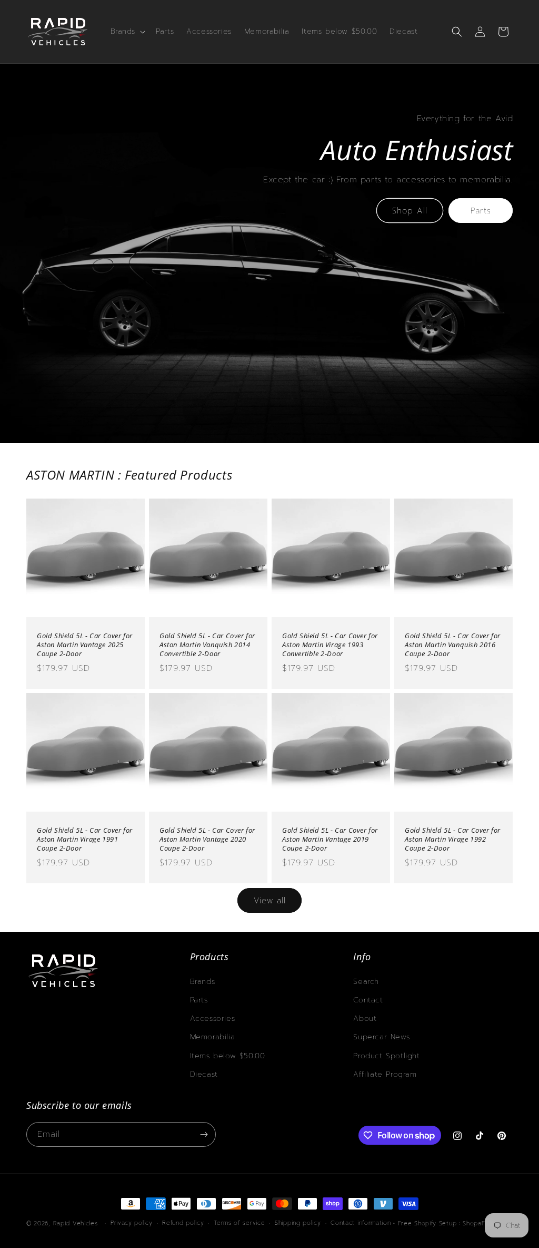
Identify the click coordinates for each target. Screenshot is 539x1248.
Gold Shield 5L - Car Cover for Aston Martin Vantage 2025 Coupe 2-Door (85, 644)
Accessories (212, 1018)
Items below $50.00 (227, 1055)
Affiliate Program (384, 1074)
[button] (127, 32)
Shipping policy (298, 1222)
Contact (368, 1000)
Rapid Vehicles (75, 1223)
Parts (481, 211)
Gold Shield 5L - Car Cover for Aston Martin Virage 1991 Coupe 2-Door (85, 839)
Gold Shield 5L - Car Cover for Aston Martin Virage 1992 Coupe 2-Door (453, 839)
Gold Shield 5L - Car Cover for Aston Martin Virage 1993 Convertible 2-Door (330, 644)
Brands (202, 981)
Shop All (409, 211)
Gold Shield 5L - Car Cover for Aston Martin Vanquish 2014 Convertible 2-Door (207, 644)
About (364, 1018)
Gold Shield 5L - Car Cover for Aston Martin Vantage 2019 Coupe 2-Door (330, 839)
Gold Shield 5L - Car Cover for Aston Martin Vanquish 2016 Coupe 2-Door (453, 644)
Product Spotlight (386, 1055)
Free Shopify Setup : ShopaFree (447, 1223)
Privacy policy (132, 1222)
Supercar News (381, 1036)
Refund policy (183, 1222)
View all (270, 900)
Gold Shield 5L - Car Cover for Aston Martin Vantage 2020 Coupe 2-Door (207, 839)
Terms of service (239, 1222)
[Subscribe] (203, 1134)
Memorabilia (212, 1036)
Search (366, 981)
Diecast (204, 1074)
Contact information (361, 1222)
